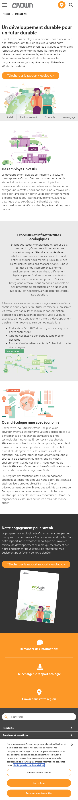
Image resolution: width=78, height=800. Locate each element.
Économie (49, 117)
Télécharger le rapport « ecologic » (30, 75)
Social (10, 117)
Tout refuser (39, 782)
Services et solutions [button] (15, 735)
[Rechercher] (71, 5)
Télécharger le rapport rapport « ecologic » (36, 564)
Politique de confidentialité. (29, 765)
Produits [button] (8, 728)
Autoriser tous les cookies (39, 793)
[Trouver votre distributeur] (61, 4)
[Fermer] (72, 745)
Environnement (28, 117)
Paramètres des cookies (39, 772)
